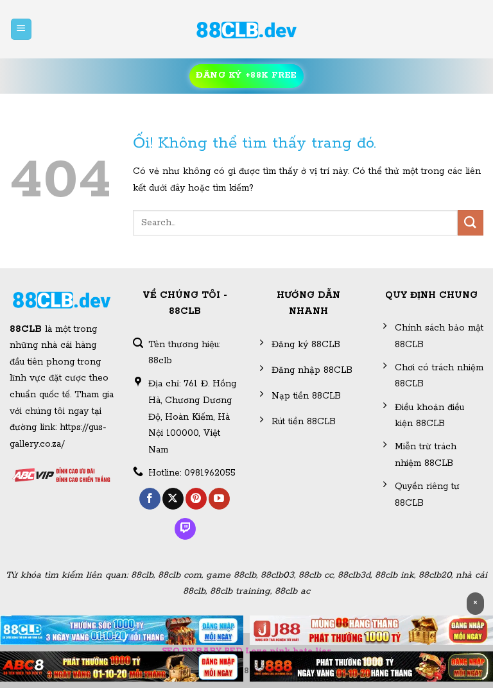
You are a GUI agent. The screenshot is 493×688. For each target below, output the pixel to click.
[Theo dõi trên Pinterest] (196, 499)
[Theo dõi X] (173, 499)
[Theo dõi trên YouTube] (219, 499)
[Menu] (21, 29)
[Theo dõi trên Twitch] (185, 529)
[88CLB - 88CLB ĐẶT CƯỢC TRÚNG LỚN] (246, 29)
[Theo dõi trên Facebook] (149, 499)
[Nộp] (470, 222)
